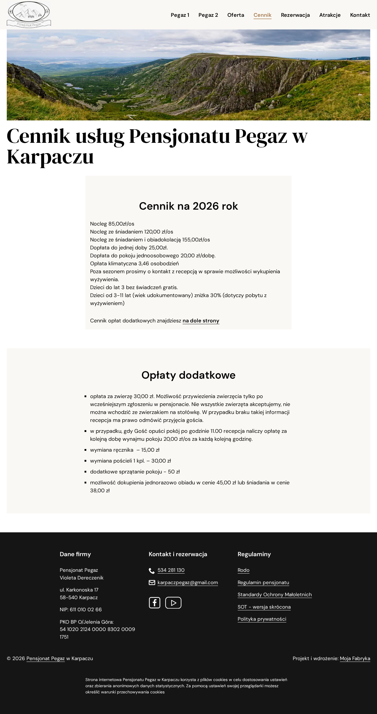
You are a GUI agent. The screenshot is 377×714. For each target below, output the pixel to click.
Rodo (243, 570)
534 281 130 (171, 570)
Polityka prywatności (262, 619)
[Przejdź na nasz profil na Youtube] (173, 604)
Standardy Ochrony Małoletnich (275, 594)
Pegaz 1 (180, 15)
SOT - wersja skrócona (264, 607)
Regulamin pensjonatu (263, 582)
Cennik (263, 15)
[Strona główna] (29, 15)
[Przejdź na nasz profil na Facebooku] (155, 604)
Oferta (235, 15)
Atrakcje (330, 15)
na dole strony (201, 320)
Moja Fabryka (355, 658)
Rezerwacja (295, 15)
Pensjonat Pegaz (46, 658)
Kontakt (360, 15)
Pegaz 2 (208, 15)
